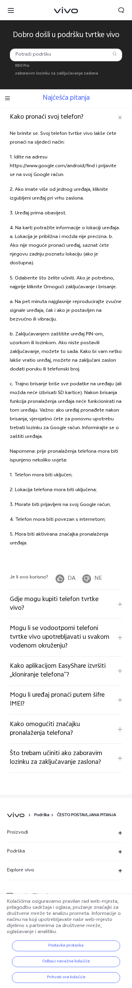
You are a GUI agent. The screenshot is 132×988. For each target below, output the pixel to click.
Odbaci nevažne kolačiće (66, 961)
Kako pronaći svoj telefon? (46, 117)
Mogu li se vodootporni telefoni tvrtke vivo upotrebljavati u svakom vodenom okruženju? (59, 637)
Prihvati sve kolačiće (66, 977)
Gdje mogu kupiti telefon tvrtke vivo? (54, 603)
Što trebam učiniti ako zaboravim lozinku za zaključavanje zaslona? (56, 758)
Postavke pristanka (66, 946)
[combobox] (66, 55)
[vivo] (17, 815)
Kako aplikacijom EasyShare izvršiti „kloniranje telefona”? (58, 670)
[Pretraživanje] (114, 53)
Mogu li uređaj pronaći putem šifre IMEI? (57, 699)
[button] (11, 10)
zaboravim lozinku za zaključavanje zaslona (56, 73)
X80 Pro (22, 65)
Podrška (41, 815)
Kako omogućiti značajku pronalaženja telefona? (45, 729)
